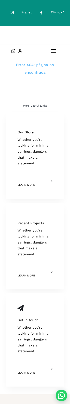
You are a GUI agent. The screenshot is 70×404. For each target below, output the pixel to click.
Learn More (26, 184)
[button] (61, 395)
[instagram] (12, 12)
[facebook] (41, 12)
